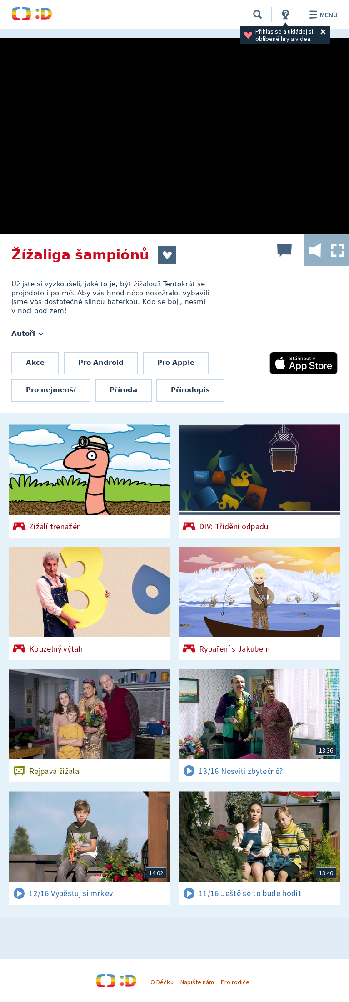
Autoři (24, 333)
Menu (329, 14)
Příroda (123, 390)
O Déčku (161, 982)
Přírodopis (190, 390)
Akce (35, 363)
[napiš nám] (284, 250)
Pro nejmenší (51, 390)
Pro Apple (175, 363)
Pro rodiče (235, 982)
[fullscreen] (337, 250)
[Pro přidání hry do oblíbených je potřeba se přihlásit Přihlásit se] (167, 255)
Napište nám (197, 982)
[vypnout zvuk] (315, 250)
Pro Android (101, 363)
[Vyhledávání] (257, 14)
